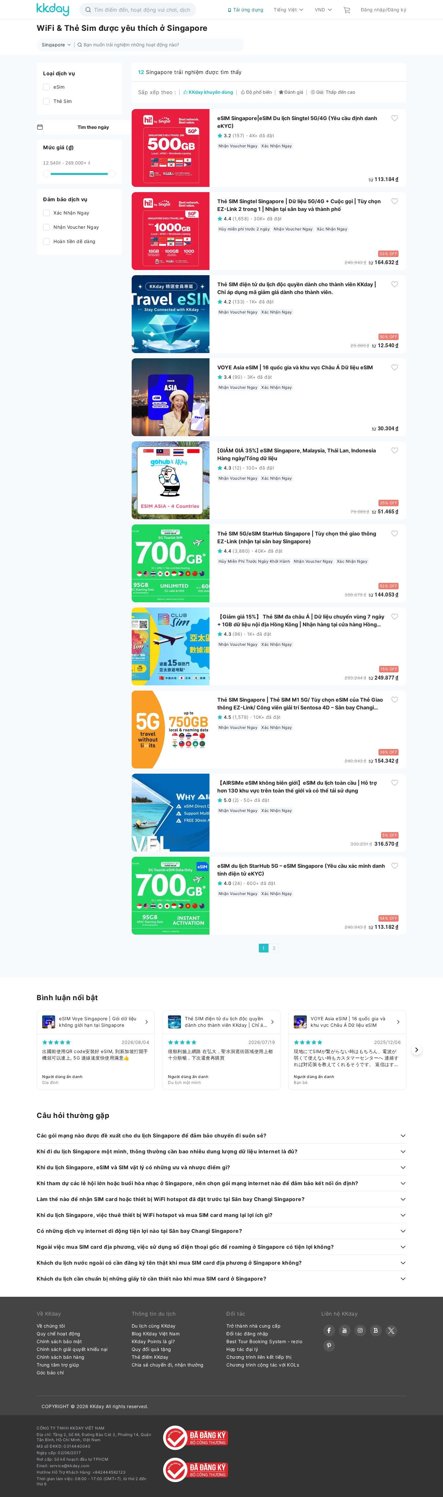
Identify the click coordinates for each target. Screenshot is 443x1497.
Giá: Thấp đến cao (335, 92)
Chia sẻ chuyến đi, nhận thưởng (168, 1365)
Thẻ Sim (63, 101)
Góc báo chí (50, 1372)
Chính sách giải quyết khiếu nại (72, 1349)
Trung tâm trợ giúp (58, 1365)
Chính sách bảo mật (59, 1341)
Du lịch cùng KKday (154, 1326)
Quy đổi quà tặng (151, 1349)
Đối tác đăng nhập (247, 1333)
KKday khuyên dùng (211, 92)
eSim (59, 87)
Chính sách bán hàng (61, 1357)
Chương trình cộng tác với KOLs (262, 1365)
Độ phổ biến (259, 92)
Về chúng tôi (51, 1326)
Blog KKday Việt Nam (156, 1333)
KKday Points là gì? (153, 1341)
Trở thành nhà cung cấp (253, 1326)
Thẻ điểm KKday (150, 1357)
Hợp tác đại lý (242, 1349)
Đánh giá (293, 92)
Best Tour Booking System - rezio (264, 1341)
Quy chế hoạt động (58, 1333)
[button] (58, 44)
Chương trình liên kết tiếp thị (258, 1357)
